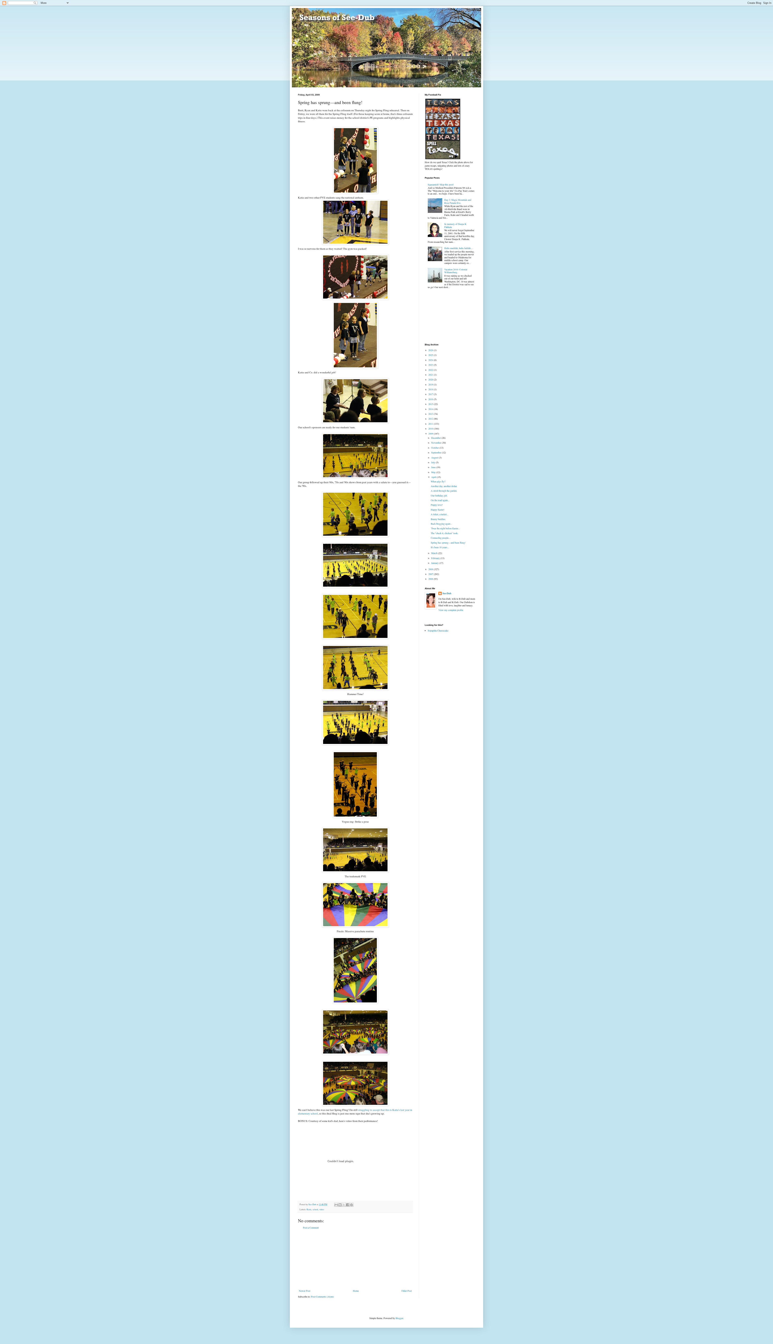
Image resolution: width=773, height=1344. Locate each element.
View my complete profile (450, 610)
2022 (431, 369)
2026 (431, 350)
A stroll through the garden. (444, 490)
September (436, 452)
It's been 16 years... (440, 547)
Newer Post (304, 1290)
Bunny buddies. (438, 519)
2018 (431, 389)
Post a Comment (311, 1227)
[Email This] (336, 1205)
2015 (431, 404)
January (435, 562)
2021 (431, 374)
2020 (431, 379)
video (321, 1209)
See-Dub (446, 593)
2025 (431, 354)
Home (356, 1290)
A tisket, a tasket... (439, 514)
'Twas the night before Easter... (445, 528)
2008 (431, 569)
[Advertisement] (355, 1259)
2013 (431, 413)
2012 (431, 418)
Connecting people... (440, 537)
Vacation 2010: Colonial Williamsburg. (455, 271)
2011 (431, 423)
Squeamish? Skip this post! (441, 184)
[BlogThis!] (340, 1205)
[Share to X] (344, 1205)
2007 (431, 574)
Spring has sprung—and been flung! (448, 542)
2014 (431, 409)
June (433, 467)
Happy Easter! (437, 509)
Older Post (406, 1290)
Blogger (399, 1318)
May (433, 472)
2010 (431, 428)
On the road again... (440, 500)
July (433, 462)
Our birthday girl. (439, 495)
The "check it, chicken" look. (444, 533)
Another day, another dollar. (444, 486)
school (315, 1209)
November (436, 442)
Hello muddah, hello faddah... (458, 248)
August (435, 457)
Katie (309, 1209)
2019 (431, 384)
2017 (431, 394)
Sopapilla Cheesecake (438, 630)
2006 (431, 578)
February (435, 558)
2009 (431, 433)
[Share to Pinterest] (351, 1205)
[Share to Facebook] (348, 1205)
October (435, 447)
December (436, 437)
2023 (431, 364)
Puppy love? (437, 504)
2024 (431, 359)
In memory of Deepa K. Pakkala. (455, 225)
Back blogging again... (441, 523)
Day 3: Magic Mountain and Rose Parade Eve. (457, 201)
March (434, 553)
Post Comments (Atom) (322, 1296)
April (434, 477)
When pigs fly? (438, 481)
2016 (431, 399)
